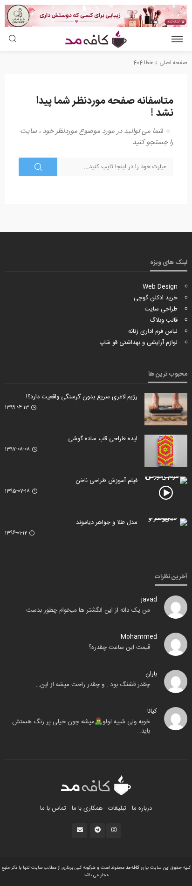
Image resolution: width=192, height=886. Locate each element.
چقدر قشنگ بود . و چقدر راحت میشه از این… (93, 685)
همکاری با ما (87, 808)
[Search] (13, 40)
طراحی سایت (161, 309)
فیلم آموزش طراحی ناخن (106, 480)
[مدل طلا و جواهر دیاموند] (165, 522)
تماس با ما (53, 808)
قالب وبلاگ (164, 320)
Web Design (160, 287)
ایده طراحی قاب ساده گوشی (102, 439)
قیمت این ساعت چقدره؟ (119, 647)
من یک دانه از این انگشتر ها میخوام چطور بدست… (86, 610)
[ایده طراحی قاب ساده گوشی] (165, 451)
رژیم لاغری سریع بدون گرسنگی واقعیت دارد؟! (81, 397)
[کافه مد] (96, 785)
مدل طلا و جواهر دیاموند (106, 522)
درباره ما (142, 808)
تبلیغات (117, 808)
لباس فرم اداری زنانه (153, 331)
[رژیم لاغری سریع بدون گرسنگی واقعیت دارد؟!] (165, 409)
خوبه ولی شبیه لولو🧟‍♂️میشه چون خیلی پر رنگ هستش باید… (81, 726)
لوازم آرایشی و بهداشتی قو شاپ (138, 342)
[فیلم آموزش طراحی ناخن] (165, 480)
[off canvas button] (177, 39)
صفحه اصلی (173, 62)
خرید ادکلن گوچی (156, 298)
